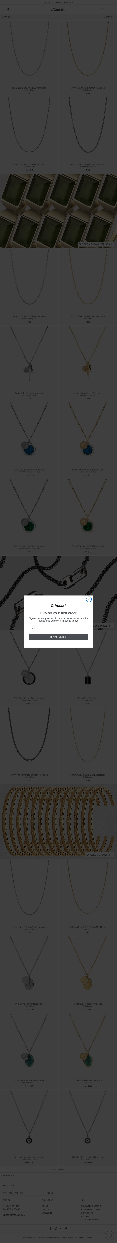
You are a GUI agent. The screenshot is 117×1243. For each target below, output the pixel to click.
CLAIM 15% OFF (58, 637)
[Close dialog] (89, 599)
